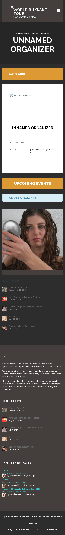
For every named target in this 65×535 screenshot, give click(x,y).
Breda (5, 479)
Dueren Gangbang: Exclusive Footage (25, 306)
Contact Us (38, 529)
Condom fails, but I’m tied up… (22, 326)
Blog (10, 529)
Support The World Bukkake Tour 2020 (21, 489)
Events (25, 33)
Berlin (5, 470)
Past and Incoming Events (16, 473)
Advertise (52, 529)
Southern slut (15, 316)
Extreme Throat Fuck (18, 287)
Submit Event (22, 529)
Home (18, 33)
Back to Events (17, 74)
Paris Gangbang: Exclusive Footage (24, 297)
